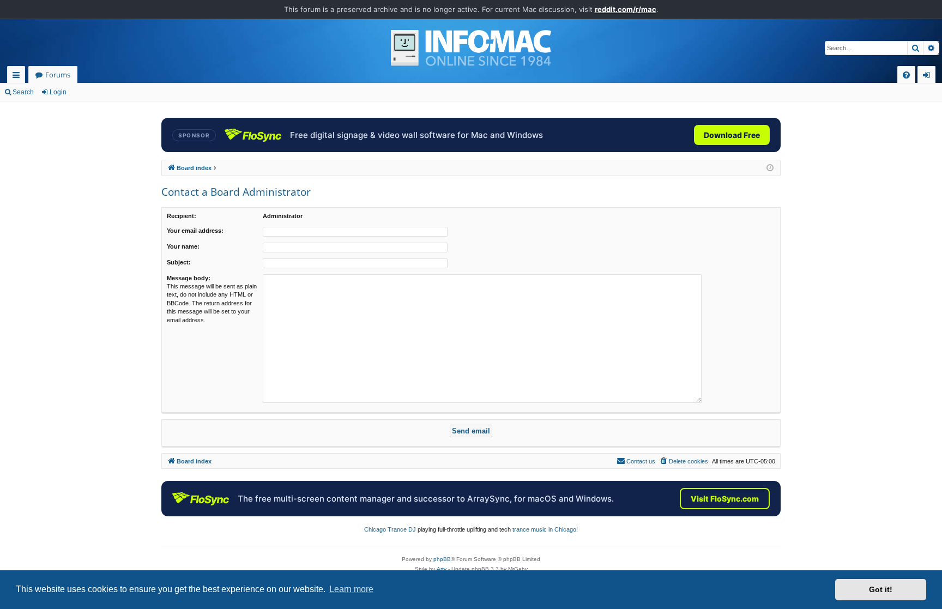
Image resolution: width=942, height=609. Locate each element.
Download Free (732, 135)
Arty (441, 569)
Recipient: (181, 216)
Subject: (179, 262)
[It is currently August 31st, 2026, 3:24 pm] (770, 168)
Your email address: (195, 230)
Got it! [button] (880, 589)
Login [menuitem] (928, 76)
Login (58, 92)
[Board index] (471, 48)
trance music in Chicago (544, 529)
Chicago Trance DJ (390, 529)
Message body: (188, 278)
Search (23, 92)
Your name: (183, 246)
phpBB (442, 559)
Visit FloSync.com (725, 498)
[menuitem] (906, 75)
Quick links (18, 76)
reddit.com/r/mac (625, 9)
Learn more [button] (351, 589)
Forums (57, 75)
